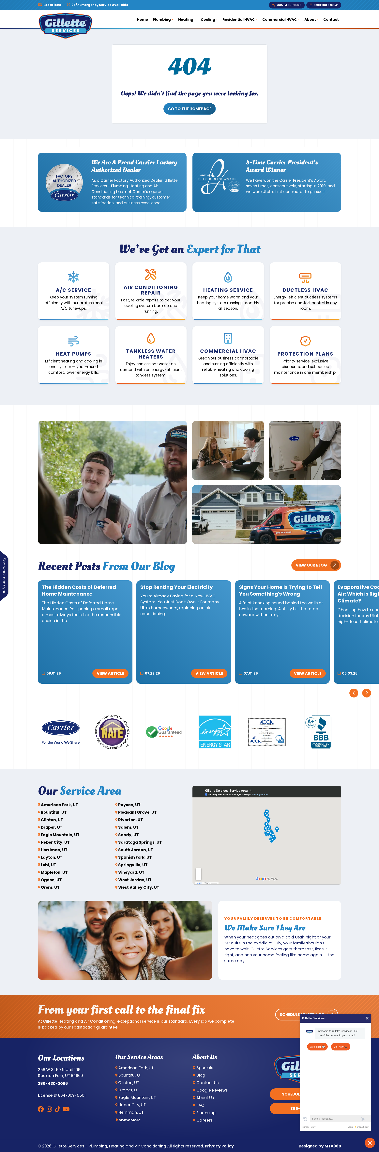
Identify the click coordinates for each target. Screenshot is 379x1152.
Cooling (208, 19)
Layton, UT (51, 857)
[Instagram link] (49, 1109)
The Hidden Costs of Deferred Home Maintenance (79, 591)
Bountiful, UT (54, 812)
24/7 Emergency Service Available (99, 5)
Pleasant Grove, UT (137, 812)
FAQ (200, 1105)
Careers (204, 1120)
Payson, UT (129, 805)
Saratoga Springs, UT (140, 842)
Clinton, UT (52, 820)
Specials (204, 1067)
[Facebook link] (41, 1109)
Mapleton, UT (54, 872)
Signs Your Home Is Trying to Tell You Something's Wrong (280, 591)
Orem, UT (50, 887)
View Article (110, 673)
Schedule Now (326, 5)
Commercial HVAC (279, 19)
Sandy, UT (128, 835)
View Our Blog (311, 565)
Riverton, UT (130, 820)
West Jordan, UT (135, 880)
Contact (331, 19)
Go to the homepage (189, 109)
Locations (52, 5)
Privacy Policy (219, 1146)
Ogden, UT (51, 880)
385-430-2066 (289, 5)
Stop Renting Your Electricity (176, 587)
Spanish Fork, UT (135, 857)
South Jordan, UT (135, 850)
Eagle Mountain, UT (60, 835)
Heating (185, 19)
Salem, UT (128, 827)
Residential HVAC (238, 19)
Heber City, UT (55, 842)
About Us (205, 1097)
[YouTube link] (66, 1109)
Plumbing (162, 19)
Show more (130, 1120)
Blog (200, 1075)
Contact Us (207, 1082)
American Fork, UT (59, 805)
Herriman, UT (54, 850)
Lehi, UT (48, 865)
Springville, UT (133, 865)
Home (142, 19)
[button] (73, 291)
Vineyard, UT (131, 872)
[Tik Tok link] (57, 1109)
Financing (206, 1112)
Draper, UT (51, 827)
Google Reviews (212, 1090)
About (310, 19)
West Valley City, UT (138, 887)
